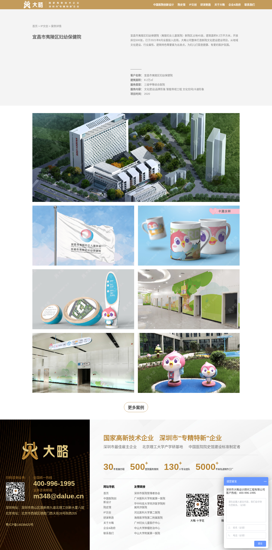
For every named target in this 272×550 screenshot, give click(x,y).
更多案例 (136, 407)
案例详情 (56, 26)
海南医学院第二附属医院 (148, 517)
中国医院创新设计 (163, 4)
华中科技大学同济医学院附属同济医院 (149, 505)
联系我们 (249, 4)
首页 (35, 26)
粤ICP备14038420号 (19, 524)
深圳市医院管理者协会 (147, 493)
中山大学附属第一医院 (147, 533)
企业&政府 (235, 4)
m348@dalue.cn (58, 496)
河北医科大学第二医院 (147, 512)
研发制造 (205, 4)
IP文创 (193, 4)
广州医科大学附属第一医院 (149, 498)
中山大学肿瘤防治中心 (147, 527)
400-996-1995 (54, 483)
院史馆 (181, 4)
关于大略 (219, 4)
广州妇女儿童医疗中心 (147, 522)
